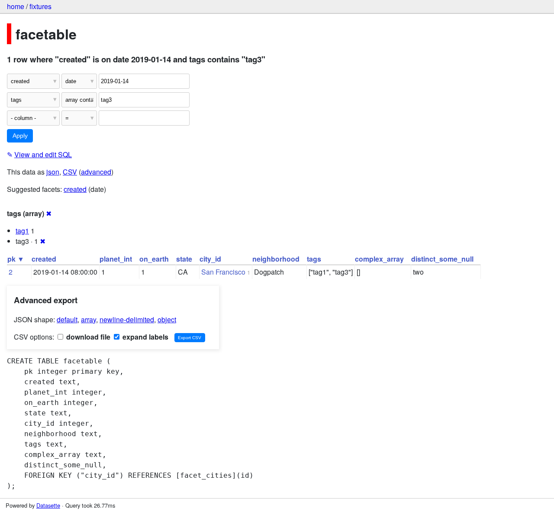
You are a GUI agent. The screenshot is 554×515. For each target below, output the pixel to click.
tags (314, 259)
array (88, 319)
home (15, 6)
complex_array (379, 259)
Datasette (48, 505)
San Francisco (223, 272)
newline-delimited (127, 319)
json (52, 172)
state (184, 259)
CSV (70, 172)
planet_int (116, 259)
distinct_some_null (442, 259)
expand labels (144, 337)
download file (87, 337)
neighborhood (276, 259)
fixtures (40, 6)
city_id (210, 259)
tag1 (22, 231)
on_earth (154, 259)
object (167, 319)
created (75, 189)
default (67, 319)
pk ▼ (15, 259)
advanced (96, 172)
